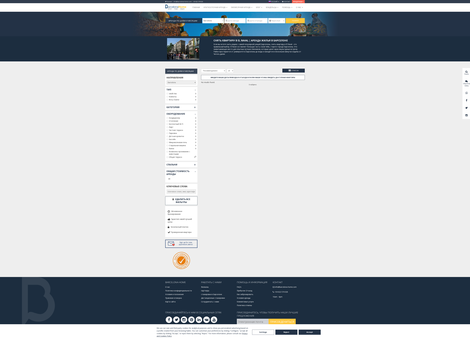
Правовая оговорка (173, 298)
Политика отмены (244, 305)
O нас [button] (299, 7)
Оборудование (175, 113)
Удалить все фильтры (182, 201)
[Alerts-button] (181, 244)
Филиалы (205, 287)
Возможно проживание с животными (179, 152)
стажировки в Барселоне (211, 294)
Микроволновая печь (178, 142)
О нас (167, 287)
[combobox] (213, 20)
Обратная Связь (466, 85)
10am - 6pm (277, 297)
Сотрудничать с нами (210, 301)
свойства (173, 93)
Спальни (171, 164)
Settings (263, 332)
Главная (196, 7)
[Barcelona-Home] (175, 5)
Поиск (295, 20)
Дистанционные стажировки (213, 298)
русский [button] (274, 1)
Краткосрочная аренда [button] (215, 7)
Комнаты (172, 96)
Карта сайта (170, 301)
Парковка (173, 133)
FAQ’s (239, 287)
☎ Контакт (286, 1)
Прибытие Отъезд (244, 290)
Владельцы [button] (297, 1)
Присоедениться (282, 321)
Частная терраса (176, 130)
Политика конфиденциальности (178, 290)
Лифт (171, 127)
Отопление (173, 121)
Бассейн (172, 139)
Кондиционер (174, 118)
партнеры (205, 290)
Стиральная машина (177, 145)
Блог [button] (258, 7)
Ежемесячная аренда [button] (241, 7)
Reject (286, 332)
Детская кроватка (176, 136)
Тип (168, 89)
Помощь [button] (286, 7)
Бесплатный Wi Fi (176, 124)
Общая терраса (175, 157)
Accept (309, 332)
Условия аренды (243, 298)
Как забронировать (245, 294)
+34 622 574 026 (281, 292)
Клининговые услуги (245, 301)
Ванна (171, 148)
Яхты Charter (174, 99)
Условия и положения (174, 294)
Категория (172, 107)
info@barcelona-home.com (285, 287)
